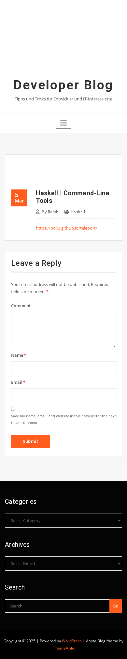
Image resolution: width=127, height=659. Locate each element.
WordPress (72, 641)
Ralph (50, 212)
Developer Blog (63, 85)
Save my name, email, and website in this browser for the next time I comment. (63, 419)
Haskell (78, 212)
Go (116, 606)
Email (18, 382)
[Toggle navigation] (63, 123)
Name (18, 355)
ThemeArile (63, 648)
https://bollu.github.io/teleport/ (66, 228)
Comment (21, 305)
